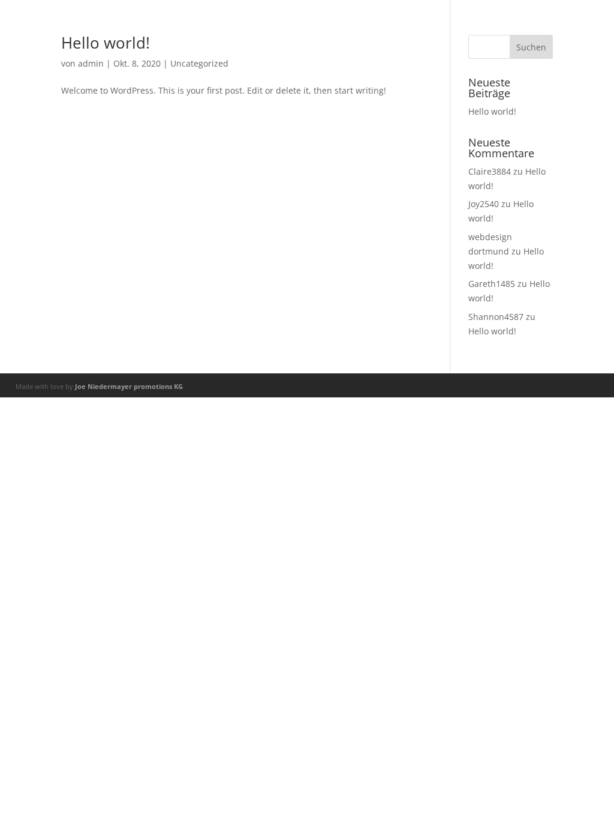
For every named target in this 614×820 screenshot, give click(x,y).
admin (91, 63)
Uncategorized (199, 63)
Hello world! (105, 42)
